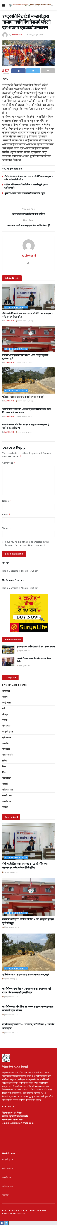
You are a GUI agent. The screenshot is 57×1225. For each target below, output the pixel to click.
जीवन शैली (6, 725)
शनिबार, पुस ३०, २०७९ (35, 34)
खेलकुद (5, 714)
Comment (8, 462)
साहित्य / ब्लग (7, 789)
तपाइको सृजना (7, 731)
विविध (4, 760)
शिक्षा (4, 772)
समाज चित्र (6, 777)
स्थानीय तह (6, 801)
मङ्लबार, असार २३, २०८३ (25, 401)
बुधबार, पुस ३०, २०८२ (24, 665)
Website (6, 528)
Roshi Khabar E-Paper (16, 307)
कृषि (3, 708)
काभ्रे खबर (6, 702)
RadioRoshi (17, 34)
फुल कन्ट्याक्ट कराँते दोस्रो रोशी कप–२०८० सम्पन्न (36, 646)
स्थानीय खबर (7, 795)
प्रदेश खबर (6, 737)
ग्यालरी (4, 719)
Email (6, 514)
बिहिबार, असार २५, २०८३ (24, 363)
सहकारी (5, 783)
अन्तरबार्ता (6, 690)
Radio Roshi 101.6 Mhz (18, 1210)
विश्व (4, 766)
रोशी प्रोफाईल (7, 754)
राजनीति (5, 743)
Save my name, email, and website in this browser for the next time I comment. (27, 543)
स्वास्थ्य (5, 806)
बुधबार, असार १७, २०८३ (24, 416)
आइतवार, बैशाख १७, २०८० (26, 651)
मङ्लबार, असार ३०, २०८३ (25, 321)
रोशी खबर (6, 748)
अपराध (4, 696)
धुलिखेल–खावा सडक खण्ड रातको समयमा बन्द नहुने (24, 193)
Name (6, 500)
